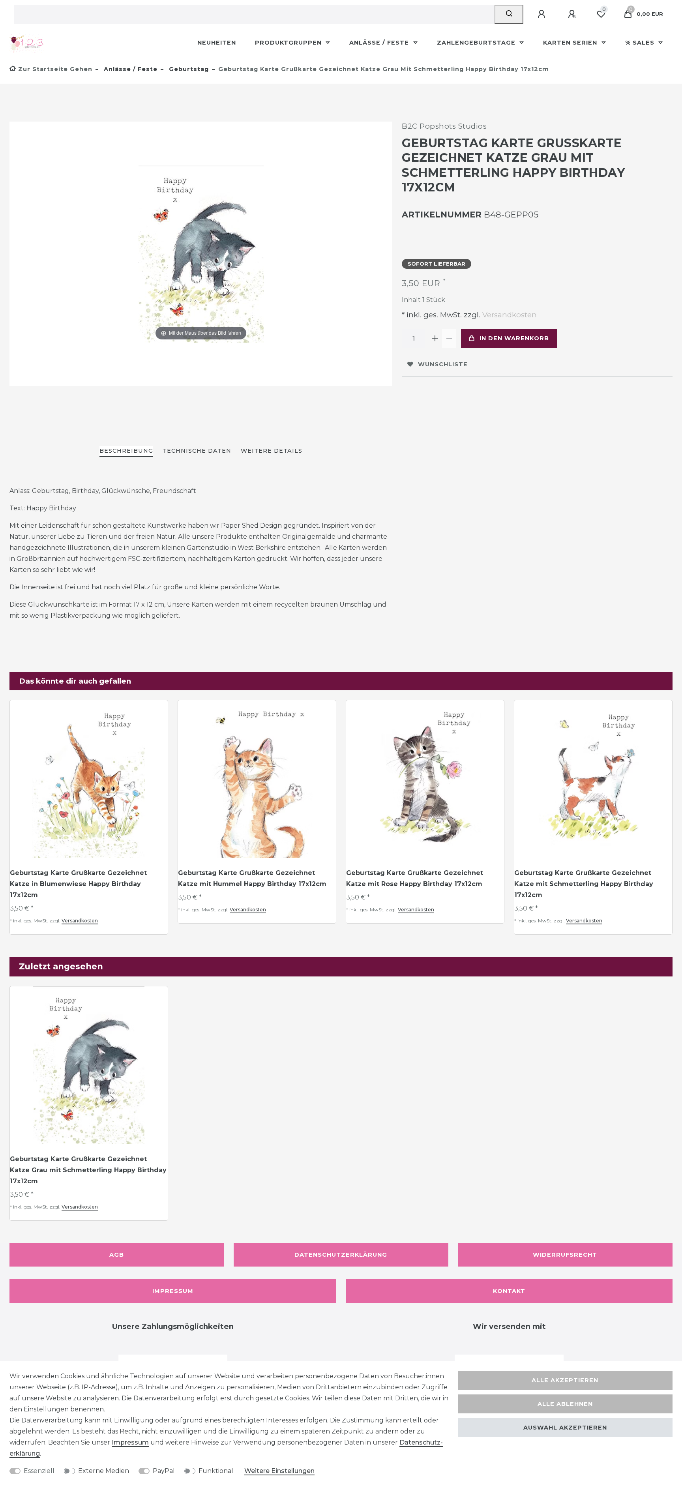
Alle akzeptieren (565, 1380)
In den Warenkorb (514, 338)
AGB (116, 1254)
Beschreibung (126, 450)
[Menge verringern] (449, 338)
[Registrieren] (573, 14)
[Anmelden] (542, 14)
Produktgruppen (289, 42)
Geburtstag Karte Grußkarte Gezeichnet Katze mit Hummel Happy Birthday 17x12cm (252, 878)
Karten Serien (571, 42)
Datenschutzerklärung (340, 1254)
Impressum (172, 1291)
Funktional (216, 1471)
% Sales (640, 42)
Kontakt (509, 1291)
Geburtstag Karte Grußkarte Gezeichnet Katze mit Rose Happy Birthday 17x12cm (414, 878)
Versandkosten (508, 314)
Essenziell (39, 1471)
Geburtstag (188, 69)
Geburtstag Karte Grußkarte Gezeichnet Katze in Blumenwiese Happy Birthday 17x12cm (78, 884)
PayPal (164, 1471)
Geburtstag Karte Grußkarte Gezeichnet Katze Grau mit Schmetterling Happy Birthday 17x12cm (88, 1170)
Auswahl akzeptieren (565, 1427)
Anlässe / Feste (380, 42)
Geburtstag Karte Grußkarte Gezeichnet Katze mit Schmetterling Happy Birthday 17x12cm (583, 884)
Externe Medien (103, 1471)
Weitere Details (271, 450)
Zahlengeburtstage (477, 42)
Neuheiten (216, 42)
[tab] (126, 451)
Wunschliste (443, 364)
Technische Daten (197, 450)
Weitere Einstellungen (279, 1471)
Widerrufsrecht (565, 1254)
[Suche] (509, 14)
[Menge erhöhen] (435, 338)
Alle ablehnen (565, 1403)
